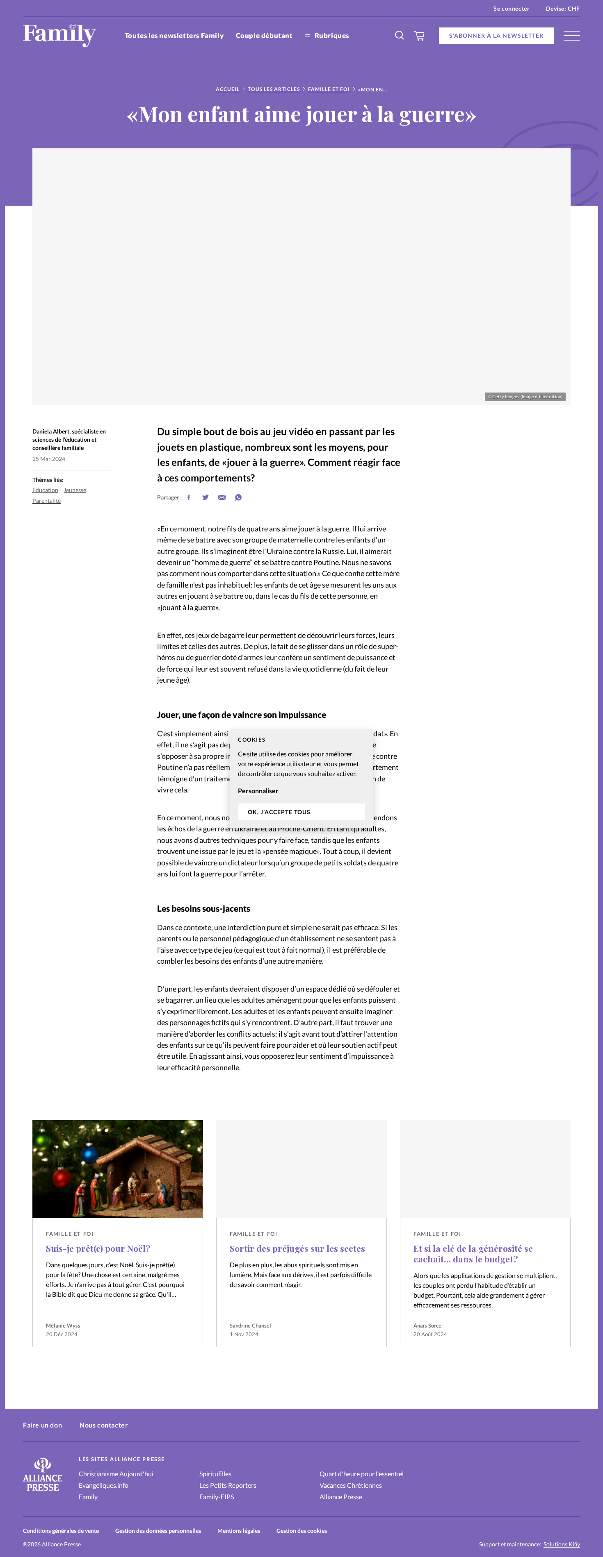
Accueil (228, 89)
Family (88, 1496)
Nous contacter (104, 1425)
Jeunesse (75, 489)
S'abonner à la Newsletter (496, 35)
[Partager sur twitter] (205, 497)
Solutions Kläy (562, 1544)
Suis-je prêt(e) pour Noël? (98, 1248)
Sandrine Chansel (250, 1325)
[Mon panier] (419, 36)
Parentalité (46, 500)
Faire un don (42, 1425)
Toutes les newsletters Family (174, 35)
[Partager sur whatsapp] (238, 497)
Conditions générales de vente (61, 1530)
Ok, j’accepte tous (279, 811)
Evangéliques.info (103, 1485)
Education (45, 489)
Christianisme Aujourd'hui (116, 1474)
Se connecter (511, 8)
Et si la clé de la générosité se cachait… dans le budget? (473, 1253)
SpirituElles (215, 1474)
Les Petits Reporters (227, 1485)
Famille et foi (329, 89)
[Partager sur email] (222, 497)
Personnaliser (258, 790)
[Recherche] (400, 35)
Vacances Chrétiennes (351, 1485)
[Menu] (572, 36)
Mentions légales (238, 1530)
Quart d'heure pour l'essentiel (362, 1474)
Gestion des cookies (301, 1530)
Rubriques (331, 35)
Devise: (563, 8)
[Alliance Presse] (42, 1492)
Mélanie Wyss (63, 1325)
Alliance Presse (341, 1496)
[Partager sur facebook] (189, 497)
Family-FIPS (216, 1496)
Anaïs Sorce (427, 1325)
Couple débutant (264, 35)
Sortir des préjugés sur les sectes (297, 1248)
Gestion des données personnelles (158, 1530)
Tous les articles (274, 89)
